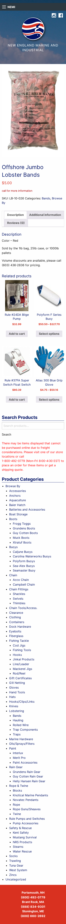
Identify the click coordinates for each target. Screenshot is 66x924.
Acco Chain (21, 580)
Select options (49, 334)
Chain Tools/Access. (23, 608)
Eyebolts (15, 631)
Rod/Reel (19, 673)
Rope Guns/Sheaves (27, 809)
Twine (17, 814)
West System (18, 870)
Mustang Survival (25, 837)
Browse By (13, 486)
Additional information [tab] (45, 215)
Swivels (18, 598)
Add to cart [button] (17, 334)
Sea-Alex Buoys (24, 566)
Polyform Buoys (24, 561)
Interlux (18, 753)
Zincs (12, 875)
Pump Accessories (25, 823)
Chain (13, 575)
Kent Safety (21, 832)
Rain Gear (16, 767)
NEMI (11, 7)
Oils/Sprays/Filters (21, 743)
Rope (16, 804)
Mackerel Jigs (22, 669)
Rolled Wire (21, 725)
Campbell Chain (24, 584)
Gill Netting (17, 683)
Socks (13, 856)
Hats (12, 697)
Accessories (17, 491)
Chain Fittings (18, 589)
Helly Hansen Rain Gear (29, 781)
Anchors (15, 495)
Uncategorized (16, 879)
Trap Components (25, 729)
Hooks (17, 655)
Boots (13, 519)
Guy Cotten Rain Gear (28, 776)
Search (6, 434)
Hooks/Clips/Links (21, 701)
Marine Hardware (21, 739)
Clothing (15, 617)
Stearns (18, 846)
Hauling (18, 720)
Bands (46, 198)
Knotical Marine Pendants (30, 795)
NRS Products (22, 842)
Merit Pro (19, 758)
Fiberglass (16, 636)
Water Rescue (22, 851)
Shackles (19, 594)
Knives (13, 706)
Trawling (15, 861)
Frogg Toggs (22, 523)
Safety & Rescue (20, 828)
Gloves (14, 687)
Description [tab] (15, 215)
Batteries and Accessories (27, 509)
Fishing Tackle (19, 640)
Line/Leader (21, 664)
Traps (17, 734)
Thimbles (19, 603)
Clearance (16, 612)
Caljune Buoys (22, 552)
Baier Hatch (17, 505)
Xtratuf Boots (22, 542)
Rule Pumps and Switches (27, 818)
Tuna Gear (16, 865)
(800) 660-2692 (33, 916)
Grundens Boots (24, 528)
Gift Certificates (20, 678)
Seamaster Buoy (24, 570)
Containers (16, 622)
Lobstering (16, 711)
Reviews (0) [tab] (16, 223)
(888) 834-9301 (33, 906)
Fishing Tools (22, 650)
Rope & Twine (18, 786)
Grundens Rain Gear (26, 772)
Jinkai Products (23, 659)
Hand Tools (17, 692)
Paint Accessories (25, 762)
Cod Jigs (19, 645)
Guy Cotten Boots (25, 533)
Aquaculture (17, 500)
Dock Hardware (20, 626)
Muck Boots (21, 537)
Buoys (13, 547)
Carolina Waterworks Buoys (32, 556)
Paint (12, 748)
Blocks (17, 790)
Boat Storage (18, 514)
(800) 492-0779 (33, 897)
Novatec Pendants (25, 800)
